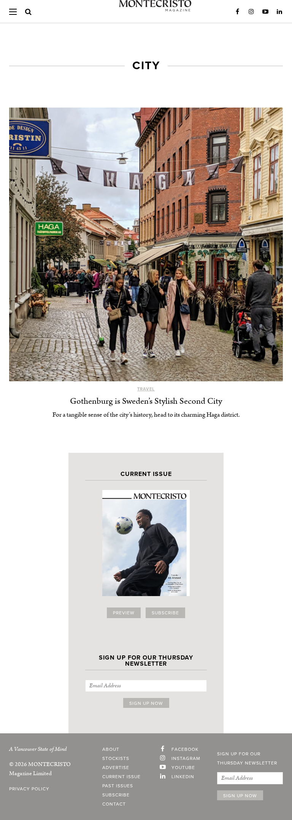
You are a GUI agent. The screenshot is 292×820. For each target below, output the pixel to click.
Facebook (237, 11)
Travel (146, 389)
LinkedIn (279, 11)
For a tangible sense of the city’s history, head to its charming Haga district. (146, 414)
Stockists (115, 758)
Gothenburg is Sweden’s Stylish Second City (146, 401)
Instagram (251, 11)
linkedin (182, 776)
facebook (184, 749)
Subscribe (165, 612)
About (110, 749)
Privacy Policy (29, 788)
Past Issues (117, 785)
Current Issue (121, 776)
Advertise (115, 767)
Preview (124, 612)
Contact (114, 804)
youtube (183, 767)
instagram (185, 758)
